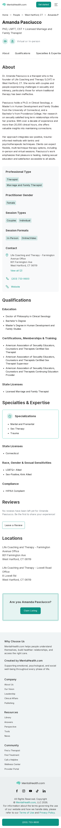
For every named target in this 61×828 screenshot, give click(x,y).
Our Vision (9, 689)
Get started (43, 4)
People (16, 15)
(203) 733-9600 (20, 278)
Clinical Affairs (11, 698)
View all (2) (16, 270)
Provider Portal (11, 769)
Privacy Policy (47, 812)
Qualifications (22, 53)
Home (5, 15)
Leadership (9, 693)
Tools (7, 731)
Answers (8, 722)
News (7, 736)
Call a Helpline (11, 759)
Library (7, 717)
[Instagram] (23, 791)
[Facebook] (17, 791)
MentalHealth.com (26, 802)
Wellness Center (12, 764)
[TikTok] (37, 791)
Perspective (10, 726)
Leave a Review (13, 525)
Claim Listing (30, 610)
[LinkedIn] (44, 791)
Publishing (9, 703)
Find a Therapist (12, 750)
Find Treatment (11, 755)
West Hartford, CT (34, 15)
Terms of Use (26, 812)
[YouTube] (30, 791)
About (5, 53)
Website (15, 286)
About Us (8, 684)
